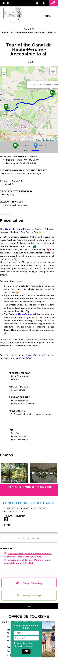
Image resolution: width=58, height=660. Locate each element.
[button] (53, 3)
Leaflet (40, 140)
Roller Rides (25, 358)
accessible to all (36, 355)
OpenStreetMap (51, 140)
